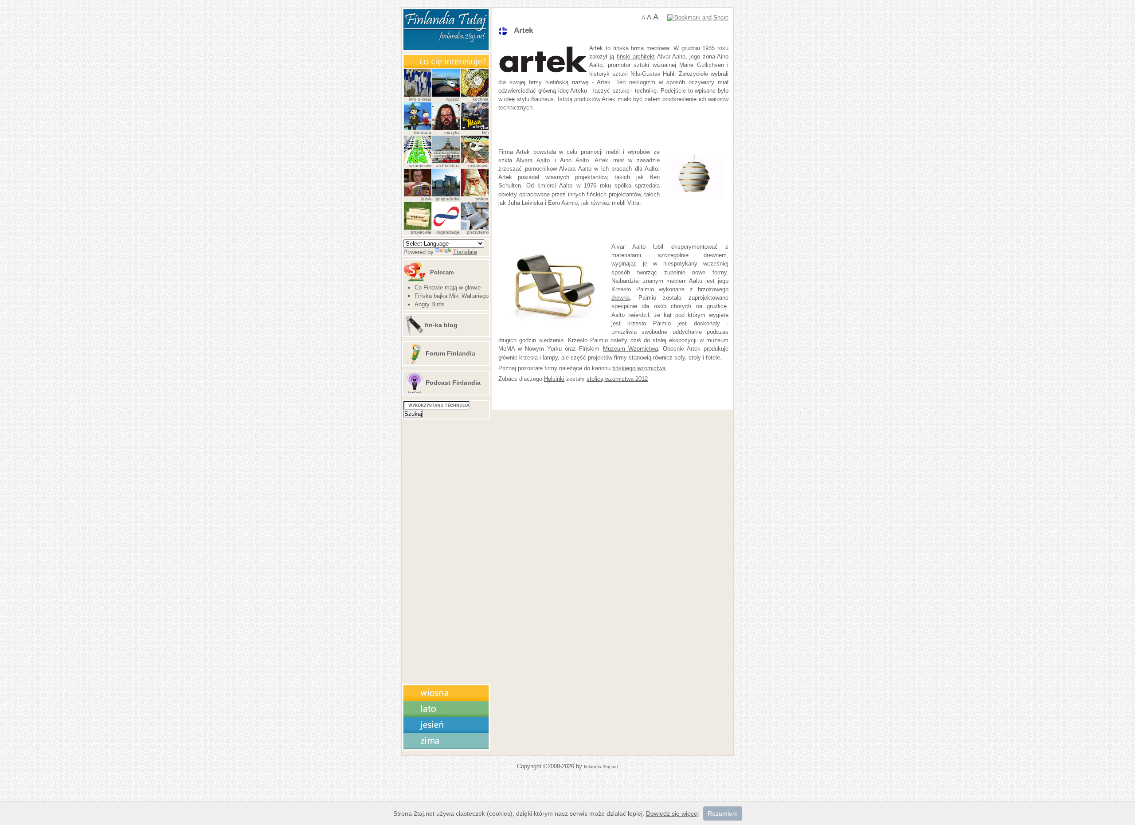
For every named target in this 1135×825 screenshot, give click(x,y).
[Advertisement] (602, 130)
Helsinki (554, 378)
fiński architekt (636, 56)
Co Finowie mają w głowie (448, 287)
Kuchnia (481, 99)
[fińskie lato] (446, 715)
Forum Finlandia (450, 353)
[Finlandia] (446, 48)
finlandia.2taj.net (601, 766)
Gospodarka (447, 198)
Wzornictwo (420, 165)
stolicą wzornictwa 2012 (617, 378)
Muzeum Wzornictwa (630, 348)
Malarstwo (478, 165)
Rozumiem (723, 813)
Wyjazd (453, 99)
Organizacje (448, 232)
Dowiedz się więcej (672, 813)
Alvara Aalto (533, 160)
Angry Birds (430, 304)
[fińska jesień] (446, 731)
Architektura (448, 165)
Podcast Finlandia (453, 382)
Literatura (422, 132)
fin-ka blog (441, 324)
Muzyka (452, 132)
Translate (465, 252)
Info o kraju (420, 99)
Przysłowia (421, 232)
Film (485, 132)
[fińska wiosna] (446, 699)
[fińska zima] (446, 747)
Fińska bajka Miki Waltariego (452, 296)
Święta (482, 198)
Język (426, 198)
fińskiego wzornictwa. (639, 368)
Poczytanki (478, 232)
